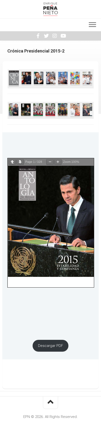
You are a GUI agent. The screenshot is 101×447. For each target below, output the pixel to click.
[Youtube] (63, 35)
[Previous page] (12, 162)
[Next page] (20, 162)
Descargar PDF (50, 345)
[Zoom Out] (50, 162)
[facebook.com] (38, 35)
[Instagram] (54, 35)
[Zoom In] (58, 162)
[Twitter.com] (46, 35)
